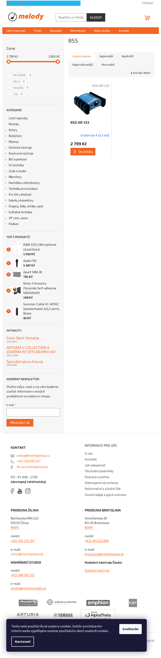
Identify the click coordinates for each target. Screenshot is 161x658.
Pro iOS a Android (20, 194)
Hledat (96, 17)
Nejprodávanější (83, 65)
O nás (89, 453)
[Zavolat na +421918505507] (12, 3)
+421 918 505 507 (28, 461)
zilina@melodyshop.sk (27, 554)
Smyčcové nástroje (21, 153)
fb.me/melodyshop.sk (32, 467)
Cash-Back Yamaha (22, 338)
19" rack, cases (18, 218)
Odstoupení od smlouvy (101, 483)
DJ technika (16, 165)
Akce (19, 81)
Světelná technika (20, 212)
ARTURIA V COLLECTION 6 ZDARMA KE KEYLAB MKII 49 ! (31, 350)
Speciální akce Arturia (24, 362)
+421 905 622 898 (97, 541)
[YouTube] (21, 491)
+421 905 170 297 (23, 541)
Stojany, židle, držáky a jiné (26, 206)
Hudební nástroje (97, 570)
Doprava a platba (97, 477)
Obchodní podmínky (99, 471)
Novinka (20, 88)
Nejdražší (128, 56)
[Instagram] (27, 491)
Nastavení (22, 641)
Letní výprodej (18, 118)
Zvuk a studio (17, 171)
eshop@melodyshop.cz (33, 455)
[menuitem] (16, 30)
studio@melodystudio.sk (28, 588)
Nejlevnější (106, 56)
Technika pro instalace (23, 189)
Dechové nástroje (20, 148)
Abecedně (107, 65)
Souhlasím (130, 629)
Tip (17, 94)
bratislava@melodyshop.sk (104, 554)
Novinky (14, 124)
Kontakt (91, 459)
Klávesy (14, 142)
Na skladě (22, 75)
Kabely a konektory (21, 200)
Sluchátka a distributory (24, 183)
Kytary (13, 130)
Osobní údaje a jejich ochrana (105, 495)
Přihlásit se (20, 423)
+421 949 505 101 (23, 575)
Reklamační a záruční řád (102, 488)
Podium (13, 224)
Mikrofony (15, 177)
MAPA (15, 527)
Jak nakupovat (95, 465)
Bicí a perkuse (18, 159)
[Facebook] (14, 491)
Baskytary (15, 136)
